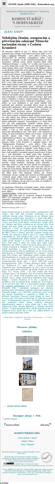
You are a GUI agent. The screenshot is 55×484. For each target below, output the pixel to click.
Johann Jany (7, 195)
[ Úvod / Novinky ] (24, 438)
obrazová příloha (12, 425)
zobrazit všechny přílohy (17, 406)
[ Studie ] (34, 438)
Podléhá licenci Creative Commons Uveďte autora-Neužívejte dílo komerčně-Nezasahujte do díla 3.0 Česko (27, 465)
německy (13, 56)
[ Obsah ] (24, 441)
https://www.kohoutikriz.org (27, 474)
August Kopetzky (9, 193)
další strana (44, 425)
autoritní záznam (10, 419)
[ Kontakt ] (30, 444)
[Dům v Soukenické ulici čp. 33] (27, 363)
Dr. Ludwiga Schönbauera (13, 286)
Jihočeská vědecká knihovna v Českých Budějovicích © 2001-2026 (21, 452)
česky (4, 56)
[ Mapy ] (31, 441)
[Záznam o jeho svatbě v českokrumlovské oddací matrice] (27, 339)
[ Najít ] (23, 444)
